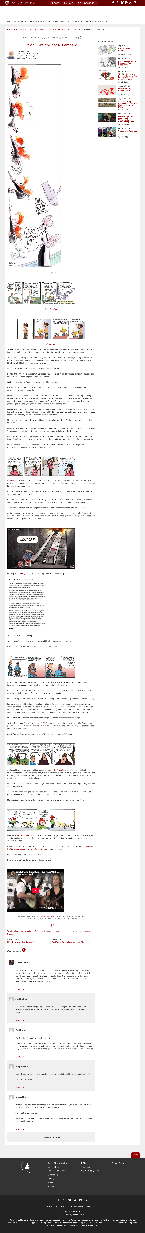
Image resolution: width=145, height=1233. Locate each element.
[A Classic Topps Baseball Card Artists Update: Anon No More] (107, 103)
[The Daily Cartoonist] (20, 3)
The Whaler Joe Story (127, 131)
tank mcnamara (87, 931)
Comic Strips (35, 21)
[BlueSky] (122, 3)
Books (93, 21)
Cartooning (73, 21)
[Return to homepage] (28, 1176)
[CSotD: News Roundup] (107, 50)
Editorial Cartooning (54, 21)
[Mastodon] (126, 3)
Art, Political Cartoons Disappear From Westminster (127, 63)
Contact (69, 3)
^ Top (135, 1155)
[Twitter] (118, 3)
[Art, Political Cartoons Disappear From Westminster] (107, 62)
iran (53, 931)
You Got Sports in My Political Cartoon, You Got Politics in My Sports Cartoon (127, 76)
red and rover (73, 931)
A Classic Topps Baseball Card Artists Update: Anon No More (127, 104)
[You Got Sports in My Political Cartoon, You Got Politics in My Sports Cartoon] (107, 75)
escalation (29, 931)
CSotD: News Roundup (124, 49)
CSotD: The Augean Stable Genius (127, 90)
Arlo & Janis (14, 931)
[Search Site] (139, 3)
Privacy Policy (118, 1163)
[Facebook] (113, 3)
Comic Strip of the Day (34, 29)
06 (21, 29)
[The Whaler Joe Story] (107, 132)
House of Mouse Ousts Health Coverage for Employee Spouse (126, 119)
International (104, 21)
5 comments (32, 58)
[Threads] (130, 3)
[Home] (7, 29)
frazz (37, 931)
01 (17, 29)
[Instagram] (135, 3)
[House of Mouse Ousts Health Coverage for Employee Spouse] (107, 118)
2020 (12, 29)
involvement (46, 931)
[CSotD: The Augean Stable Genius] (107, 90)
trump (9, 934)
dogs (22, 931)
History (84, 21)
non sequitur (61, 931)
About (56, 3)
